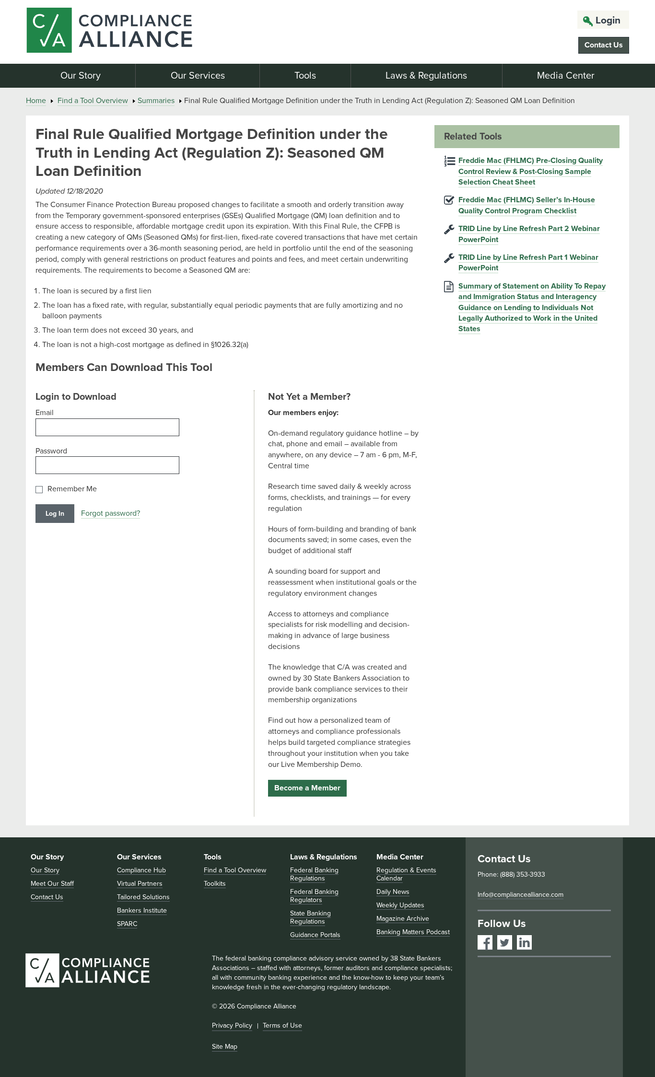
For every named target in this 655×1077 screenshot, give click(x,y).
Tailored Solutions (143, 897)
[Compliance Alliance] (121, 32)
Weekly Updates (400, 905)
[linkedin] (524, 942)
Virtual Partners (140, 884)
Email (44, 412)
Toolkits (215, 884)
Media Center (566, 75)
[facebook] (485, 942)
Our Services (198, 75)
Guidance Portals (315, 935)
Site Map (224, 1046)
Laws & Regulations (426, 75)
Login (608, 20)
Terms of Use (282, 1025)
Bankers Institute (142, 910)
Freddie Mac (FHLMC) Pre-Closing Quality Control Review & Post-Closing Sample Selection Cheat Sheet (530, 171)
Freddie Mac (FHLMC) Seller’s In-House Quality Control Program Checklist (526, 205)
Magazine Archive (402, 919)
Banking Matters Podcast (413, 932)
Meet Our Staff (52, 884)
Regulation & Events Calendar (406, 874)
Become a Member (307, 788)
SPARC (127, 924)
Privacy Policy (232, 1025)
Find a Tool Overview (93, 100)
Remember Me (72, 489)
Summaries (156, 100)
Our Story (80, 75)
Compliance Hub (141, 870)
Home (36, 100)
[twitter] (504, 942)
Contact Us (604, 45)
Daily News (392, 892)
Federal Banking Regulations (314, 874)
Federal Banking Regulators (314, 896)
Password (51, 451)
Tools (305, 75)
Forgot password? (110, 513)
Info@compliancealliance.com (520, 895)
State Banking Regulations (310, 917)
